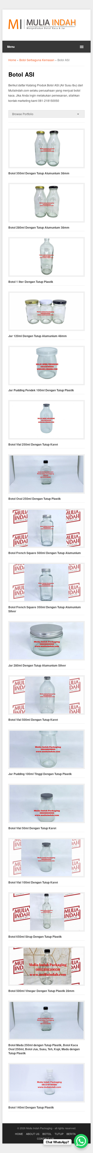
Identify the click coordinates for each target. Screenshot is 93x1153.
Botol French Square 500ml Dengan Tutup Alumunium (44, 553)
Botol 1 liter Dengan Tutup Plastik (30, 282)
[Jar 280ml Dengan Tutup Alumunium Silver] (46, 640)
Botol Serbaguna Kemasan (36, 60)
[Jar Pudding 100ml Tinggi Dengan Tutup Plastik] (46, 749)
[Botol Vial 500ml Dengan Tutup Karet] (46, 695)
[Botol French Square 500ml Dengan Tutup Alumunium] (46, 528)
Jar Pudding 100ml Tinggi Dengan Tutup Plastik (40, 774)
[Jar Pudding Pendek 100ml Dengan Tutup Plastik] (46, 365)
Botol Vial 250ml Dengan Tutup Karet (33, 444)
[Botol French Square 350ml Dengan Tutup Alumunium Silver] (46, 582)
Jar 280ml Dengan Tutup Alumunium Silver (37, 665)
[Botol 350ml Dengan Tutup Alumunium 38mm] (46, 148)
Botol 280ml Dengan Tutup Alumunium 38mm (38, 228)
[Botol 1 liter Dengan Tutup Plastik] (46, 256)
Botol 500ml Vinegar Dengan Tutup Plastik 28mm (41, 991)
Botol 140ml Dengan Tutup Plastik (31, 1107)
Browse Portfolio (22, 114)
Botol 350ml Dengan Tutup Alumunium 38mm (38, 173)
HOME (19, 1134)
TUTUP (59, 1134)
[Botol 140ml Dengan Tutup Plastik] (46, 1082)
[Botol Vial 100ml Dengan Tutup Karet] (46, 857)
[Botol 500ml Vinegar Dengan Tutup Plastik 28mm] (46, 966)
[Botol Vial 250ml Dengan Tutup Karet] (46, 419)
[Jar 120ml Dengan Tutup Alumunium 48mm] (46, 311)
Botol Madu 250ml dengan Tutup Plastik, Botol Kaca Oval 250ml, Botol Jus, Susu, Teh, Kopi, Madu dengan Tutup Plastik (44, 1049)
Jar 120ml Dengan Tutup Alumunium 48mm (37, 336)
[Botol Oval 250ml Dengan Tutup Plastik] (46, 474)
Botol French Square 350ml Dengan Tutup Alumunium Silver (44, 609)
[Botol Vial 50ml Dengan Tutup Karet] (46, 803)
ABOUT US (32, 1134)
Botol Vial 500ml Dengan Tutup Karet (33, 720)
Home (12, 60)
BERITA (71, 1134)
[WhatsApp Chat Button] (81, 1141)
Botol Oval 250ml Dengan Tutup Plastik (34, 499)
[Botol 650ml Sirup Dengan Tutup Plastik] (46, 912)
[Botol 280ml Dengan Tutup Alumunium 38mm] (46, 202)
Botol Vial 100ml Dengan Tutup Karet (33, 882)
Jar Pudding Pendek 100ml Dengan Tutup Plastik (41, 390)
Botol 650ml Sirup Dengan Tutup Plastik (35, 937)
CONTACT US (45, 1138)
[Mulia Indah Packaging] (42, 24)
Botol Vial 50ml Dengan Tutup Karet (32, 828)
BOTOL (47, 1134)
